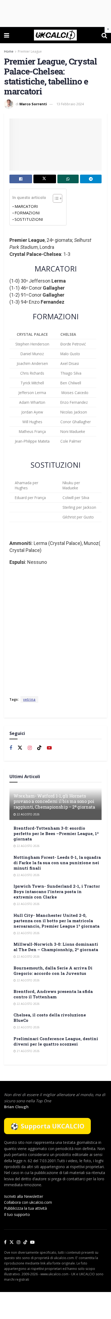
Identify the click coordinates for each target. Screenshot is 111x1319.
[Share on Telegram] (91, 179)
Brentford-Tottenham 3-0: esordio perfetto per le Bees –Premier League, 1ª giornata (56, 833)
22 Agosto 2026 (28, 814)
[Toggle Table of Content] (55, 198)
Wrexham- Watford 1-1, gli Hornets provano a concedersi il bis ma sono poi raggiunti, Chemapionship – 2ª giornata (54, 801)
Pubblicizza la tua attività (25, 1208)
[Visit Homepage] (55, 35)
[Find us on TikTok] (25, 1242)
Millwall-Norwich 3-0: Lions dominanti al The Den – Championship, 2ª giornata (55, 946)
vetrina (29, 699)
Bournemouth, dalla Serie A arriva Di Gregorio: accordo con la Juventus (52, 970)
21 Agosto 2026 (28, 1051)
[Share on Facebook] (20, 179)
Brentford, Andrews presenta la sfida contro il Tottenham (53, 994)
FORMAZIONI (27, 212)
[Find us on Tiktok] (39, 748)
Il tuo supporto (17, 1214)
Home (8, 51)
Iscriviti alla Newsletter (23, 1196)
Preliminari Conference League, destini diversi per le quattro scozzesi (55, 1041)
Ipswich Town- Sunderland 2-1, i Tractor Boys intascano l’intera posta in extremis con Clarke (56, 891)
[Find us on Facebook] (10, 748)
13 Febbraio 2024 (70, 103)
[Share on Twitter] (44, 179)
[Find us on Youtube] (49, 748)
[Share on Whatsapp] (68, 179)
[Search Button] (104, 35)
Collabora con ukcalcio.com (28, 1202)
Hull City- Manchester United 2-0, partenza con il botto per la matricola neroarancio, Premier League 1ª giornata (56, 921)
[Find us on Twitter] (20, 748)
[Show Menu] (6, 35)
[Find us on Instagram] (30, 748)
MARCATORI (26, 206)
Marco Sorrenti (33, 103)
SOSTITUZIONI (29, 219)
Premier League (30, 51)
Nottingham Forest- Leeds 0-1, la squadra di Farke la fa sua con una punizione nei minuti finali (57, 863)
